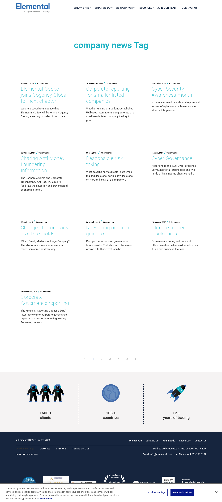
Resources (185, 440)
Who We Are (135, 440)
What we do (152, 440)
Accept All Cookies (182, 492)
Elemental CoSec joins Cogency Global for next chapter (44, 95)
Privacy (61, 448)
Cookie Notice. (46, 498)
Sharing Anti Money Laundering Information (43, 164)
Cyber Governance (172, 158)
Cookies (45, 448)
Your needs (169, 440)
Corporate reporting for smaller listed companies (108, 95)
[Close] (216, 492)
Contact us (200, 440)
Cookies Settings (156, 492)
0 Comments (42, 83)
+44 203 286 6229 (196, 454)
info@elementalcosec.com (164, 454)
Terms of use (80, 448)
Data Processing (27, 454)
